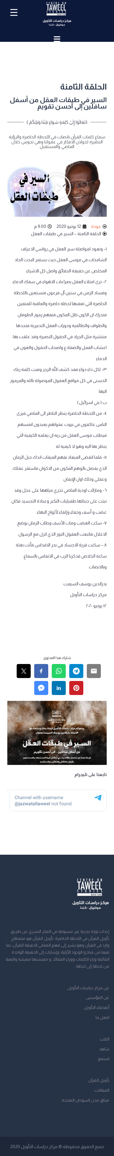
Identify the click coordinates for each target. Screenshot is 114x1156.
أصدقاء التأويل (96, 1007)
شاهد (104, 1049)
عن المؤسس (97, 997)
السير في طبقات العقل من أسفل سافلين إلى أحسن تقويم (58, 103)
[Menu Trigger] (14, 12)
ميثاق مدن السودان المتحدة (85, 1100)
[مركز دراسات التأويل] (57, 16)
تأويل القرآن (98, 1080)
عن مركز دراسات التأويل (88, 987)
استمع (103, 1058)
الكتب (104, 1039)
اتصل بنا (102, 1017)
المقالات (101, 1090)
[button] (57, 188)
